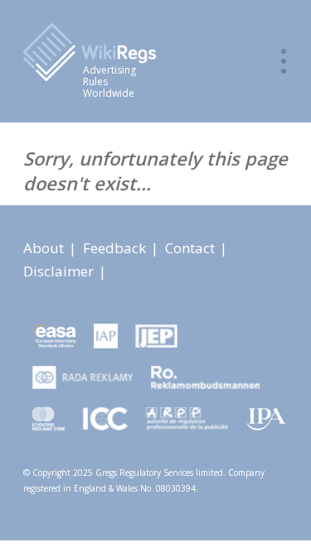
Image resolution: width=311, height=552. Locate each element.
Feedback (116, 247)
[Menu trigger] (283, 61)
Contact (191, 247)
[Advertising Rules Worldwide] (138, 54)
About (45, 247)
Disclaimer (60, 271)
